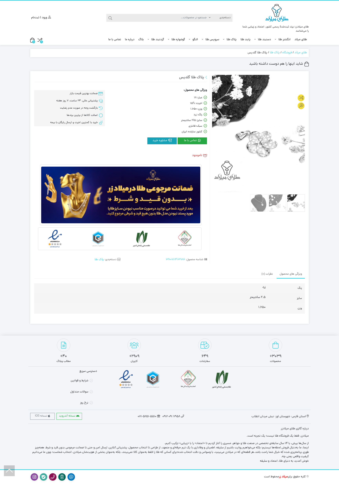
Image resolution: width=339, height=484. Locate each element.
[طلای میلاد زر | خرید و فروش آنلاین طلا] (277, 14)
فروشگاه (287, 53)
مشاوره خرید (160, 140)
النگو (195, 39)
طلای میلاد (300, 39)
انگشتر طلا (284, 39)
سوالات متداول (79, 392)
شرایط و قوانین (79, 381)
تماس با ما (114, 39)
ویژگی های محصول (291, 274)
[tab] (291, 274)
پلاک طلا (231, 39)
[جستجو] (110, 18)
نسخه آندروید (67, 416)
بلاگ (141, 39)
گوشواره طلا (178, 39)
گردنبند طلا (157, 39)
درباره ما (129, 39)
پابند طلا (246, 39)
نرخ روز (84, 403)
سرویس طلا (212, 39)
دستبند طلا (264, 39)
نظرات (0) (267, 274)
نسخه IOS (41, 416)
